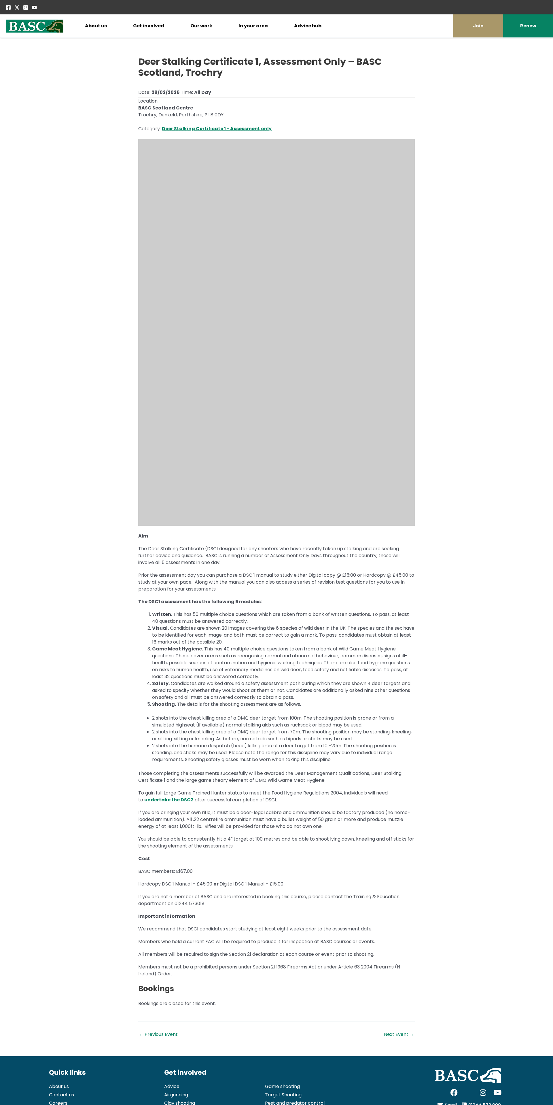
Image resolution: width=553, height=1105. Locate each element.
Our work (201, 25)
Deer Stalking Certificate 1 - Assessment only (217, 128)
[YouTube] (34, 7)
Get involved (148, 25)
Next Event (399, 1034)
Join (478, 25)
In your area (253, 25)
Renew (528, 25)
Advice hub (307, 25)
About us (96, 25)
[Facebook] (8, 7)
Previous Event (158, 1034)
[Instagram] (25, 7)
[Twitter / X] (17, 7)
